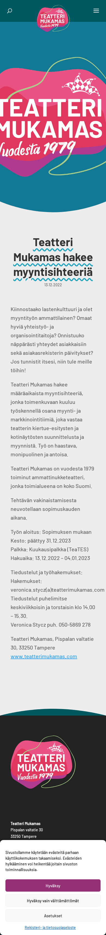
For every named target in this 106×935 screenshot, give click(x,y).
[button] (96, 14)
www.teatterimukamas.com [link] (44, 656)
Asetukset (53, 915)
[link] (53, 18)
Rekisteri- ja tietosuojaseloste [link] (50, 927)
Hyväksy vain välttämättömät (53, 900)
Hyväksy (53, 885)
